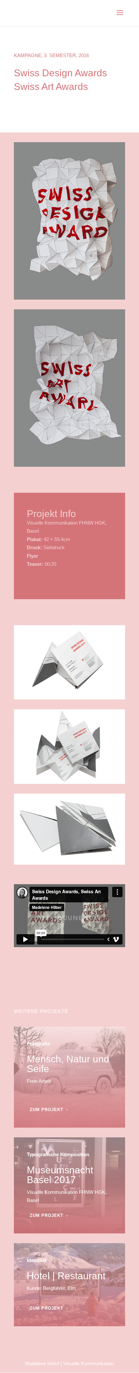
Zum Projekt (46, 1109)
